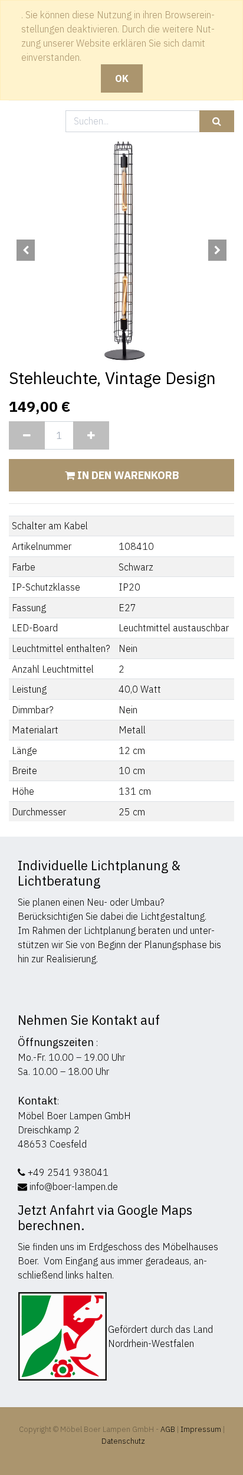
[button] (25, 250)
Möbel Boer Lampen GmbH (74, 1116)
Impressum (200, 1429)
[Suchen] (216, 121)
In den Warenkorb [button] (127, 475)
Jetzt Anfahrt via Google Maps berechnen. (105, 1218)
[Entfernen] (27, 435)
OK (122, 78)
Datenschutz (123, 1441)
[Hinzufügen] (91, 435)
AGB (168, 1429)
